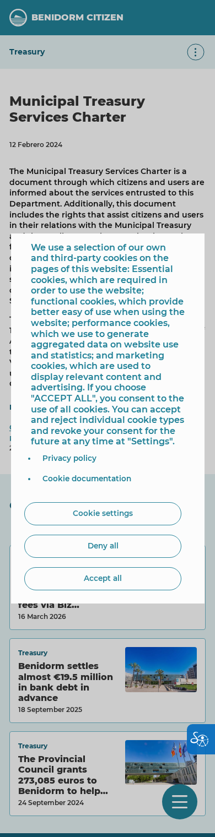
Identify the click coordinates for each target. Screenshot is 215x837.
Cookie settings (103, 513)
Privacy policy (69, 458)
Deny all (103, 545)
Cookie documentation (86, 478)
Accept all (103, 578)
